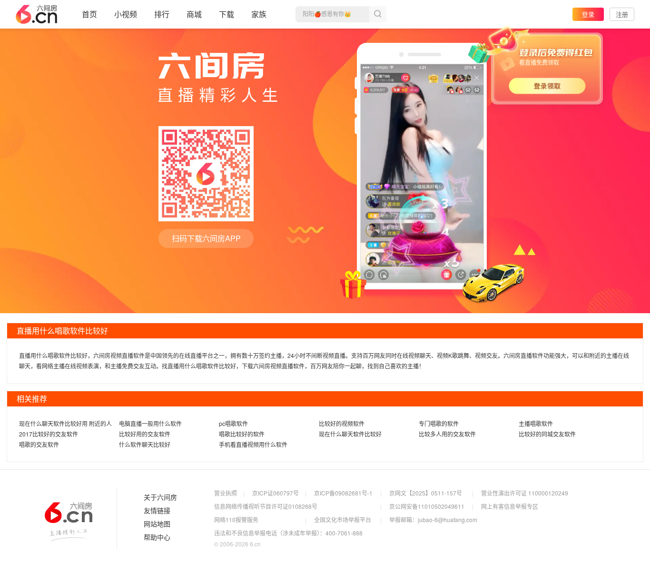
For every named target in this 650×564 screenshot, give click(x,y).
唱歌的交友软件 (39, 444)
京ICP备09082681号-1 (343, 493)
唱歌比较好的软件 (242, 434)
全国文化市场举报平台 (342, 519)
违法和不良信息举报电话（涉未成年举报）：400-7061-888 (288, 533)
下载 (226, 14)
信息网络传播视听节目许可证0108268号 (265, 506)
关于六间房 (160, 497)
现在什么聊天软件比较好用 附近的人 (65, 423)
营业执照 (225, 493)
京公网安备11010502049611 (426, 506)
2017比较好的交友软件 (48, 434)
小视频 (125, 14)
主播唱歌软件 (536, 423)
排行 (161, 14)
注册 (622, 14)
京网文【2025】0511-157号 (425, 493)
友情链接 (157, 511)
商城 (194, 14)
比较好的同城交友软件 (547, 434)
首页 (89, 14)
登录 (588, 14)
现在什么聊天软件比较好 (350, 434)
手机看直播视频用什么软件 (253, 444)
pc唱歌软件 (233, 423)
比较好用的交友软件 (144, 434)
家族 (258, 14)
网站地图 (157, 524)
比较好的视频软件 (341, 423)
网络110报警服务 (236, 519)
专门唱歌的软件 (439, 423)
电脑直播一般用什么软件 (150, 423)
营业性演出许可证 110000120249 (524, 493)
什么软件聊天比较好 (144, 444)
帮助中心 (157, 537)
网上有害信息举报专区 (509, 506)
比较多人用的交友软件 (447, 434)
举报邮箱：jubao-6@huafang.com (433, 519)
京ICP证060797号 (275, 493)
